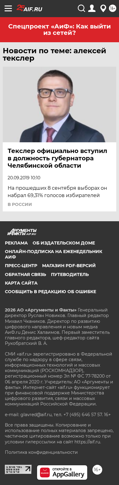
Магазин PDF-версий (69, 265)
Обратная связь (25, 274)
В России (20, 204)
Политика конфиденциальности (41, 452)
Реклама (16, 243)
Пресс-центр (21, 265)
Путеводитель (70, 274)
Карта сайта (21, 283)
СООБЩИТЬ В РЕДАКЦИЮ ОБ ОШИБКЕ (50, 291)
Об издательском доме (64, 243)
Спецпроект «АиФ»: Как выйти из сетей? (59, 29)
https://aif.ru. (87, 442)
